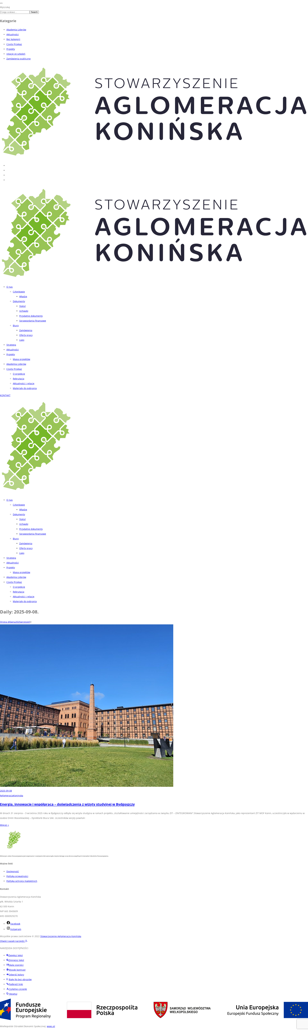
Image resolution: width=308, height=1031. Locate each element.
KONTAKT (5, 395)
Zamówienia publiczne (18, 58)
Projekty (10, 49)
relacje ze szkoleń (15, 53)
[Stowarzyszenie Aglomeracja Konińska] (154, 158)
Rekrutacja (18, 378)
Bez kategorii (13, 39)
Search (34, 12)
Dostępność (12, 871)
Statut (22, 306)
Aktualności (12, 34)
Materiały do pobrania (25, 388)
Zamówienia (25, 330)
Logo (21, 339)
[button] (13, 941)
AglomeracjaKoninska (11, 795)
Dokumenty (19, 301)
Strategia (11, 344)
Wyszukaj (5, 7)
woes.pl (51, 1026)
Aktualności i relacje (23, 383)
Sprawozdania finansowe (32, 320)
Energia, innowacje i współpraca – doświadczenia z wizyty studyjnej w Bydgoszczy (67, 804)
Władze (23, 296)
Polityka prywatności (17, 876)
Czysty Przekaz (14, 44)
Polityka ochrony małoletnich (21, 881)
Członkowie (19, 291)
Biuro (16, 325)
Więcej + (4, 825)
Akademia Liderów (16, 29)
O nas (9, 286)
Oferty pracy (26, 335)
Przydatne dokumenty (31, 315)
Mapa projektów (21, 359)
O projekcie (19, 373)
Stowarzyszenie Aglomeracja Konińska (60, 936)
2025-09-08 (6, 790)
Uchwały (23, 310)
